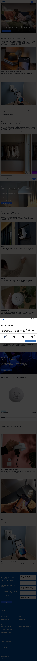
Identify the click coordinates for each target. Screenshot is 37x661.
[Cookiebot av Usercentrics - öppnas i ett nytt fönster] (31, 319)
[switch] (14, 337)
